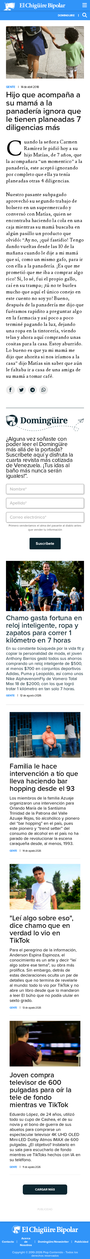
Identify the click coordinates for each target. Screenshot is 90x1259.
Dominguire (66, 15)
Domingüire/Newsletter (53, 1241)
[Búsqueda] (85, 15)
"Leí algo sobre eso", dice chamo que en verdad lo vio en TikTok (41, 929)
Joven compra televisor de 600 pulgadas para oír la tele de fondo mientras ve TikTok (41, 1090)
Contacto (8, 1241)
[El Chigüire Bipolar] (34, 6)
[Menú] (85, 5)
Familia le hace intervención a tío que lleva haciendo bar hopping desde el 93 (44, 777)
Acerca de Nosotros (26, 1242)
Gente (10, 87)
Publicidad (81, 1241)
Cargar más (45, 1189)
